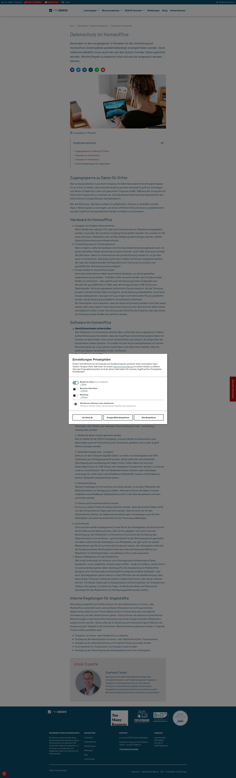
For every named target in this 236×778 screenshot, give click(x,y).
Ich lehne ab (87, 417)
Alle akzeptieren (149, 417)
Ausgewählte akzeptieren (118, 417)
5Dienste (84, 391)
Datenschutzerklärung (123, 366)
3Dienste (84, 397)
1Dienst (83, 384)
